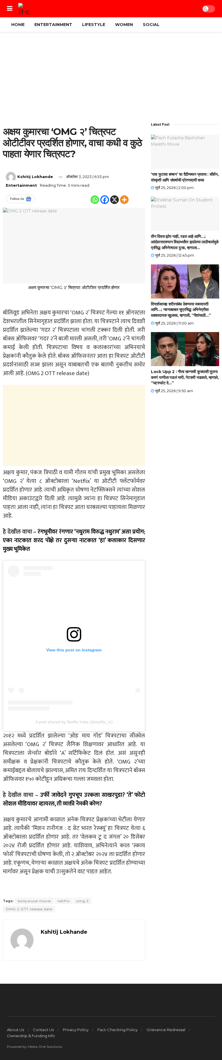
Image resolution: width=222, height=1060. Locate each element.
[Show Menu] (9, 8)
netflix (64, 901)
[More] (124, 199)
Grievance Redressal (166, 1029)
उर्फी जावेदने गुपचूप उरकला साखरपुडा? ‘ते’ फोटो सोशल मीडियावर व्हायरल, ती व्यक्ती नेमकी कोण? (74, 799)
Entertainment (53, 24)
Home (18, 24)
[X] (114, 199)
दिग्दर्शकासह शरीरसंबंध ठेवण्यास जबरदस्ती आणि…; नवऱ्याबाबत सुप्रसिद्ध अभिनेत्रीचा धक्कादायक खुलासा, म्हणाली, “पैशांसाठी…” (181, 309)
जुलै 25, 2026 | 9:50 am (173, 390)
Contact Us (43, 1029)
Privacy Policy (75, 1029)
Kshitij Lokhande (35, 176)
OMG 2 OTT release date (29, 909)
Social (151, 24)
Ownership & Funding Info (31, 1035)
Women (124, 24)
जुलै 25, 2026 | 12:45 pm (174, 255)
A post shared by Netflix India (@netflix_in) (74, 722)
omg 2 (82, 901)
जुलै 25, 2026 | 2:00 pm (174, 187)
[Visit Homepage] (24, 8)
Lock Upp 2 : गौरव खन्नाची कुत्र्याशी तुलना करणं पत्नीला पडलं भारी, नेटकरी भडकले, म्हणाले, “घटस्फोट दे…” (185, 377)
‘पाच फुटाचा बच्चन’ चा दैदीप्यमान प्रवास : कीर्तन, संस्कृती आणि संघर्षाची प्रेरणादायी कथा (185, 177)
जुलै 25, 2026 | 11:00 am (174, 323)
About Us (15, 1029)
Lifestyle (93, 24)
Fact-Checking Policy (117, 1029)
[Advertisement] (111, 79)
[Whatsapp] (94, 199)
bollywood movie (34, 901)
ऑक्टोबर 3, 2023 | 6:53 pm (87, 176)
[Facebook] (104, 199)
